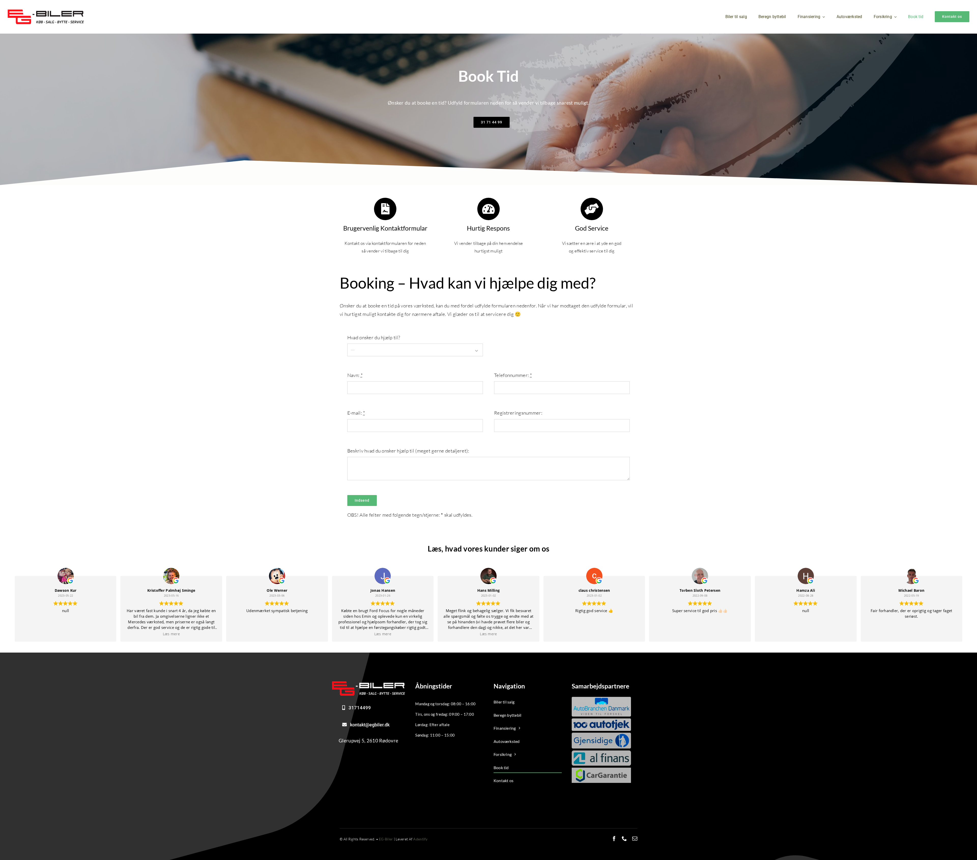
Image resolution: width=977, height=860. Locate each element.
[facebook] (614, 838)
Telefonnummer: (513, 375)
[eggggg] (46, 12)
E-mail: (356, 413)
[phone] (624, 838)
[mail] (634, 838)
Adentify (420, 839)
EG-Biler (385, 839)
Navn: (355, 375)
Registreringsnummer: (518, 413)
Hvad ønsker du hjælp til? (373, 337)
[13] (368, 684)
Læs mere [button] (171, 634)
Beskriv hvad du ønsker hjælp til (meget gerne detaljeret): (408, 451)
